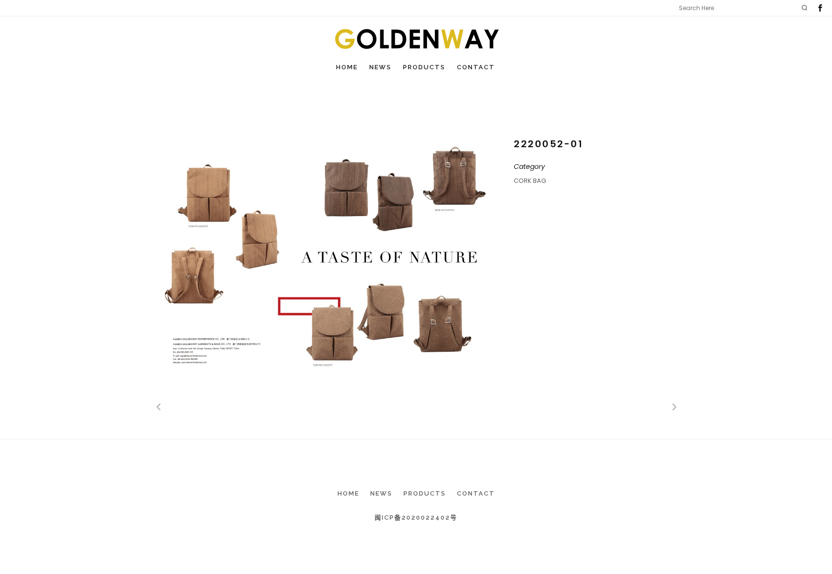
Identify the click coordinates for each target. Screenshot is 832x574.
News (381, 493)
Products (424, 493)
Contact (476, 493)
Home (348, 493)
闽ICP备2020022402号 (416, 517)
